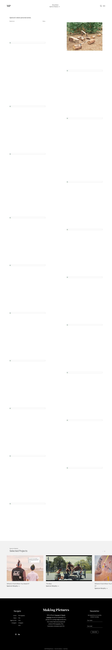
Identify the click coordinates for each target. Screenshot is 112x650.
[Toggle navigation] (104, 6)
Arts (19, 620)
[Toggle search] (101, 6)
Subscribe (94, 632)
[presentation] (103, 551)
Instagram (14, 623)
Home (14, 615)
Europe (57, 615)
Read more (12, 21)
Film (19, 618)
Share (44, 21)
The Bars (49, 584)
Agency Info (13, 620)
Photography (21, 615)
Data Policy (65, 648)
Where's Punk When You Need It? (18, 584)
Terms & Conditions (58, 648)
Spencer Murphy (54, 6)
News (14, 618)
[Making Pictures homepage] (9, 6)
